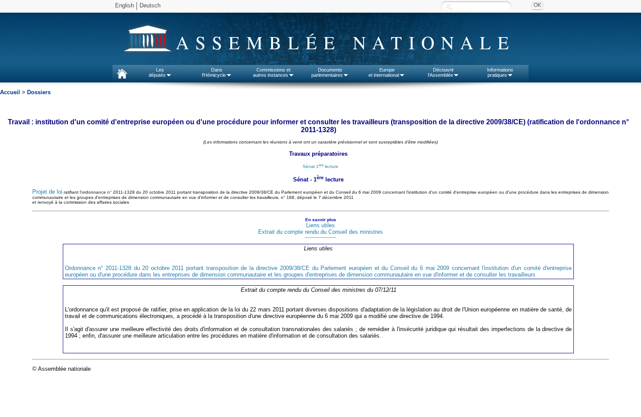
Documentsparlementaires (327, 72)
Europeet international (383, 72)
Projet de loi (47, 191)
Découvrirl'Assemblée (441, 72)
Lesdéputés (157, 72)
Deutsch (150, 5)
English (124, 5)
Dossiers (39, 92)
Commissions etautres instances (272, 72)
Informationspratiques (500, 72)
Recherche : (449, 6)
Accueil (10, 92)
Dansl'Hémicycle (214, 72)
